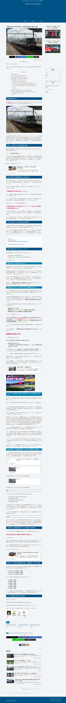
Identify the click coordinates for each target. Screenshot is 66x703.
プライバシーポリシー (49, 89)
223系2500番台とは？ (15, 74)
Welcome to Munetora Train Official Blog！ (51, 86)
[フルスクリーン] (59, 37)
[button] (36, 57)
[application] (52, 34)
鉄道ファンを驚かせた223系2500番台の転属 (18, 75)
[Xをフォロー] (20, 645)
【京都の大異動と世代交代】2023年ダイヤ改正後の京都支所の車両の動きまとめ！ (23, 625)
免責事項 (47, 92)
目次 (23, 72)
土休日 (15, 88)
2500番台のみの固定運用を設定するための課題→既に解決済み (21, 90)
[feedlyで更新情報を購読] (26, 645)
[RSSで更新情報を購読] (28, 645)
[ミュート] (57, 37)
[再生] (46, 37)
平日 (15, 87)
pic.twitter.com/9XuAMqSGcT (22, 241)
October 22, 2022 (20, 244)
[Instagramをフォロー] (22, 645)
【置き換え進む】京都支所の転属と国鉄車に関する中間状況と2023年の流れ (35, 625)
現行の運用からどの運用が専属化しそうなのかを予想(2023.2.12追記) (24, 85)
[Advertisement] (33, 13)
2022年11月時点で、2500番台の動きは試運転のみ (19, 78)
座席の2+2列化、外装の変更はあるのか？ (19, 81)
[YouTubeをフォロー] (24, 645)
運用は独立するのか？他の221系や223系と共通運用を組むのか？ (23, 82)
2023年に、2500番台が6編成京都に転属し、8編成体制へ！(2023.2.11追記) (23, 91)
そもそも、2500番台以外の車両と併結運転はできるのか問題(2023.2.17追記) (25, 84)
